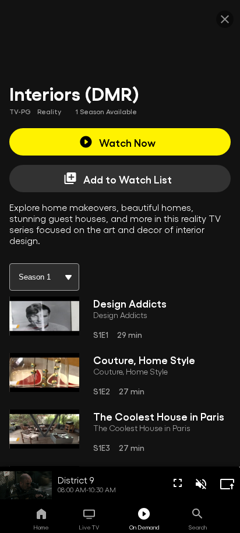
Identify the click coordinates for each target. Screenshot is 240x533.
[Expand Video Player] (227, 484)
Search (198, 527)
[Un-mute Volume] (201, 484)
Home (41, 527)
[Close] (224, 19)
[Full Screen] (178, 483)
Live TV (89, 527)
